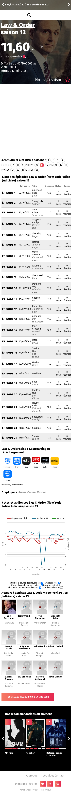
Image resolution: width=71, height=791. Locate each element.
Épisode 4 (9, 223)
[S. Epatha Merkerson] (24, 644)
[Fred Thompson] (40, 613)
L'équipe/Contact (53, 775)
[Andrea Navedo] (8, 674)
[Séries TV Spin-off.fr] (18, 15)
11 (32, 165)
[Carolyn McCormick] (40, 674)
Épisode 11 (9, 299)
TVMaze (34, 790)
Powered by (6, 485)
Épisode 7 (9, 256)
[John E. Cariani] (55, 644)
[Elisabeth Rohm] (55, 613)
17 (61, 165)
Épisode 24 (9, 437)
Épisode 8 (9, 267)
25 (32, 169)
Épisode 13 (9, 318)
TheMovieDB (46, 790)
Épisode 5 (9, 235)
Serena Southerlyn (55, 624)
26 (37, 169)
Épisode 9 (9, 277)
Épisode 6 (9, 244)
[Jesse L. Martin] (8, 644)
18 (66, 165)
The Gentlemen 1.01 (38, 4)
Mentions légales (26, 783)
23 (23, 169)
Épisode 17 (9, 363)
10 (27, 165)
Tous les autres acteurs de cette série (27, 697)
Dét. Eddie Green (8, 654)
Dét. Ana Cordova (9, 685)
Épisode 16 (9, 352)
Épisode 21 (9, 407)
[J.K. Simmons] (24, 674)
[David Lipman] (55, 674)
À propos (31, 775)
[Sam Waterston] (8, 613)
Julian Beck (55, 653)
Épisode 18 (9, 373)
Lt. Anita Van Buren (24, 654)
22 (18, 169)
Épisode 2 (9, 202)
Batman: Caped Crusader (54, 754)
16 (56, 165)
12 (37, 165)
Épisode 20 (9, 394)
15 (51, 165)
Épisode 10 (9, 288)
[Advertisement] (35, 120)
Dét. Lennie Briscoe (24, 624)
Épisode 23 (9, 428)
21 (13, 169)
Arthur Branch (40, 623)
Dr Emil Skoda (24, 684)
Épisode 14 (9, 330)
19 (3, 169)
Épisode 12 (9, 309)
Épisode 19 (9, 383)
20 (8, 169)
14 (46, 165)
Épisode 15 (9, 341)
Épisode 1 (8, 192)
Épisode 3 (9, 212)
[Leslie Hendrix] (40, 644)
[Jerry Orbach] (24, 613)
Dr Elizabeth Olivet (40, 685)
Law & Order (18, 25)
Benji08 (9, 4)
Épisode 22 (9, 418)
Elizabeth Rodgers (40, 654)
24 (27, 169)
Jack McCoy (9, 623)
